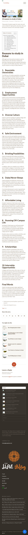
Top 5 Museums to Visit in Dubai (12, 411)
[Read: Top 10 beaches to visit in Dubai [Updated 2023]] (4, 394)
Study (19, 21)
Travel (3, 474)
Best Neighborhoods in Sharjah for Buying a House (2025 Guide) (13, 514)
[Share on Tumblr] (15, 316)
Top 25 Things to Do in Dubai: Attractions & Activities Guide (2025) (13, 502)
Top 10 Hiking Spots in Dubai (11, 408)
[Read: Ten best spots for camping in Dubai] (4, 401)
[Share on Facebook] (3, 316)
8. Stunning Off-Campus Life (11, 45)
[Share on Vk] (18, 316)
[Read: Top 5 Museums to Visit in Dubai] (4, 412)
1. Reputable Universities (10, 36)
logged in (10, 376)
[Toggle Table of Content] (14, 33)
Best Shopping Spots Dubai (11, 390)
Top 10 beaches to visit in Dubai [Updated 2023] (14, 393)
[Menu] (24, 3)
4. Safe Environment (9, 40)
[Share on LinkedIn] (12, 316)
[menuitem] (24, 3)
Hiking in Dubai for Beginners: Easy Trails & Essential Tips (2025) (13, 504)
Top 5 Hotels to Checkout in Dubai (12, 404)
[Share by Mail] (24, 316)
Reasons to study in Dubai (8, 35)
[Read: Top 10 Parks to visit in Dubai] (4, 398)
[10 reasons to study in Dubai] (12, 13)
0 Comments (11, 21)
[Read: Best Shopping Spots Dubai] (4, 391)
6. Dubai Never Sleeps (10, 43)
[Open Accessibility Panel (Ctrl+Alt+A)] (25, 532)
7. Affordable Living (9, 44)
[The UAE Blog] (11, 3)
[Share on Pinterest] (9, 316)
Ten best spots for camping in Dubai (12, 400)
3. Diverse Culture (9, 39)
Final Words (8, 49)
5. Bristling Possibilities (10, 41)
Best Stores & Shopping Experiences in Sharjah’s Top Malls (12, 522)
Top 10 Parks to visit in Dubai (11, 397)
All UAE (3, 481)
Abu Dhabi (4, 483)
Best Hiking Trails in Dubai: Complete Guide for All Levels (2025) (13, 507)
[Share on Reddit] (21, 316)
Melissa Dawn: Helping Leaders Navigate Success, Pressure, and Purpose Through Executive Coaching (12, 499)
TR (22, 21)
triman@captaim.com (7, 443)
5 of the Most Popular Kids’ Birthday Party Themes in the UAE (12, 509)
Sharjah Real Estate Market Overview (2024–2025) (10, 511)
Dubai (16, 21)
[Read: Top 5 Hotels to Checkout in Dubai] (4, 405)
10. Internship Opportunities (11, 48)
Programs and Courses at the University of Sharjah (10, 516)
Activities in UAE (5, 478)
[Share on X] (6, 316)
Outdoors (4, 476)
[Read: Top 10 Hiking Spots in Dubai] (4, 409)
